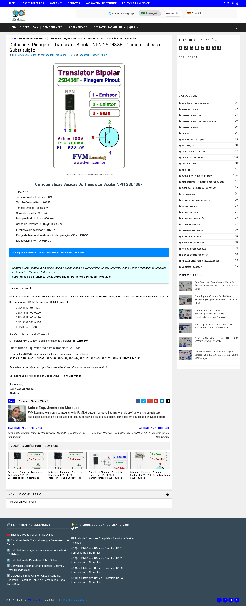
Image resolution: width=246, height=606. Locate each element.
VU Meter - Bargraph (192, 267)
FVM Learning (71, 375)
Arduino (186, 133)
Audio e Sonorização (193, 140)
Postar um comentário (23, 501)
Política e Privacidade (136, 3)
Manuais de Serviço (192, 237)
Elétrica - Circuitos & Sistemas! (199, 188)
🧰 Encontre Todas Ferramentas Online (30, 534)
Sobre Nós (56, 3)
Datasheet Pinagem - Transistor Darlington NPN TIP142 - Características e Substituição (65, 475)
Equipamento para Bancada (196, 200)
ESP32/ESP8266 (189, 206)
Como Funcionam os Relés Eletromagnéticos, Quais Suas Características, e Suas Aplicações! (211, 313)
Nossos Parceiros (32, 3)
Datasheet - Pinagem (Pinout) (33, 38)
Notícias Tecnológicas (194, 249)
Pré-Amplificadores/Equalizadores (200, 261)
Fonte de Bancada (191, 225)
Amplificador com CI (192, 115)
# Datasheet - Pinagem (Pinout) (32, 401)
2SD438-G (22, 322)
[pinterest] (233, 3)
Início (12, 3)
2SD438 (20, 327)
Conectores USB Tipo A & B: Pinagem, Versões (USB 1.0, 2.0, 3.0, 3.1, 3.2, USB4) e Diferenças (216, 355)
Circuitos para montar (194, 158)
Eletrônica (28, 27)
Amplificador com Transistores (199, 121)
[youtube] (237, 3)
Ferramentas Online (108, 27)
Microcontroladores (193, 243)
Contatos (74, 3)
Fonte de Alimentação (193, 218)
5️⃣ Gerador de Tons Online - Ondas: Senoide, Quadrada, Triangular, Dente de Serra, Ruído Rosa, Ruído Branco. (36, 580)
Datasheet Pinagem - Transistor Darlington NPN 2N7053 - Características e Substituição (106, 475)
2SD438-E (22, 312)
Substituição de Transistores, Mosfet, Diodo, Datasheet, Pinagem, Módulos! (61, 276)
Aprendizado (78, 27)
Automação (188, 146)
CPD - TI (186, 170)
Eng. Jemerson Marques (76, 600)
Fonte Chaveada (190, 212)
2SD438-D (22, 307)
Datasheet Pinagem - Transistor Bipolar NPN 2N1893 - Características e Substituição (150, 475)
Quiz (132, 27)
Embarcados (188, 194)
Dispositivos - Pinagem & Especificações (203, 182)
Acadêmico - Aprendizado (195, 103)
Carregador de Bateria (193, 152)
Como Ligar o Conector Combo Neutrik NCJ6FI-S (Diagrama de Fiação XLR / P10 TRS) (216, 299)
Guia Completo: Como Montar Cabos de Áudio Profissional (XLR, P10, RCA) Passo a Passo (216, 285)
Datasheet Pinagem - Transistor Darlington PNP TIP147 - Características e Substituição (25, 475)
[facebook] (224, 3)
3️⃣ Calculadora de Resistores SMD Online (32, 560)
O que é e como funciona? (195, 255)
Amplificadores (190, 127)
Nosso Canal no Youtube (101, 3)
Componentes (52, 27)
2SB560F (82, 340)
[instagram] (228, 3)
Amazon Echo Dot (191, 109)
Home (13, 38)
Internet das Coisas (192, 231)
